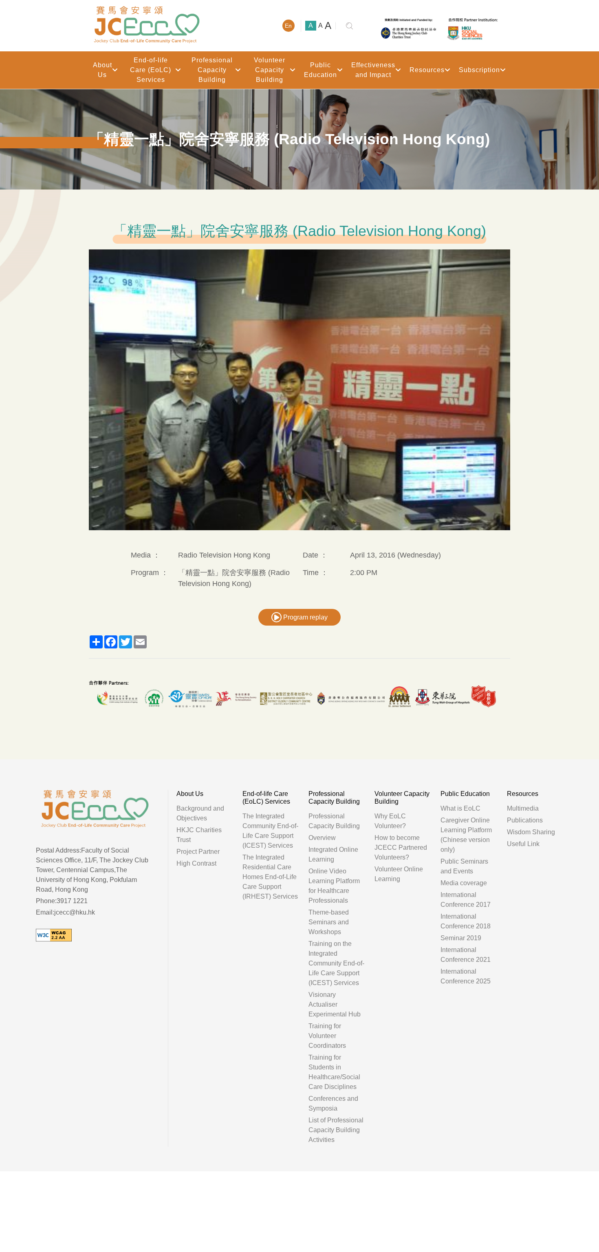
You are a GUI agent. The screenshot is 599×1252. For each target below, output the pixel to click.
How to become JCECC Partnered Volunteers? (400, 847)
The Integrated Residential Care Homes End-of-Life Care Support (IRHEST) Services (270, 877)
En (288, 25)
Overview (322, 837)
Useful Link (523, 843)
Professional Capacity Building (212, 70)
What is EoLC (460, 808)
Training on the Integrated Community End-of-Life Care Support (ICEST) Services (336, 963)
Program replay (305, 617)
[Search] (349, 26)
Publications (525, 820)
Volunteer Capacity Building (269, 70)
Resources (427, 69)
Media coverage (463, 882)
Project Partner (198, 851)
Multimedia (523, 808)
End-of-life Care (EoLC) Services (150, 70)
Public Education (320, 70)
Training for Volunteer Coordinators (327, 1036)
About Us (102, 70)
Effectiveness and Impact (373, 70)
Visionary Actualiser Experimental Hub (334, 1004)
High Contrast (196, 863)
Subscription (479, 69)
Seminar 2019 (460, 938)
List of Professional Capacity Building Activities (335, 1130)
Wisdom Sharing (531, 832)
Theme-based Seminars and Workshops (328, 922)
